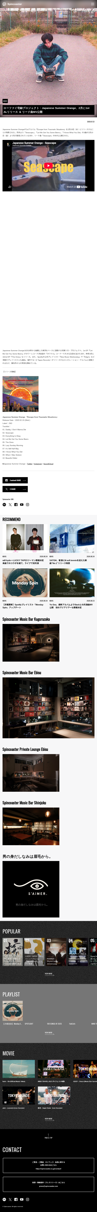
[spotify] (4, 506)
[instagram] (28, 506)
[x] (10, 506)
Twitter (29, 464)
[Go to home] (12, 3)
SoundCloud (48, 464)
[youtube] (22, 506)
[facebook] (16, 506)
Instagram (38, 464)
